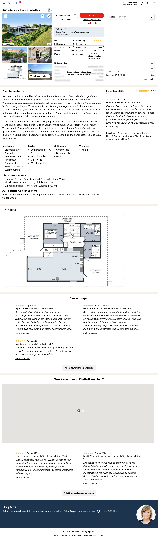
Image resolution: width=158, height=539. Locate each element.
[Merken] (49, 16)
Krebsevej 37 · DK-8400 (115, 75)
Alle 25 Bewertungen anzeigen (79, 493)
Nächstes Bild (49, 31)
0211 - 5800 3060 (71, 531)
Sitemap (101, 536)
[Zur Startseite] (14, 3)
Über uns (56, 536)
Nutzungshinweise (90, 536)
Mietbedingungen (94, 58)
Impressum (66, 536)
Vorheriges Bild (5, 31)
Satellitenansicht (130, 42)
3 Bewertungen (111, 94)
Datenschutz (76, 536)
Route (153, 75)
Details (153, 91)
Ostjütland (85, 194)
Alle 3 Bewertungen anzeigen (79, 367)
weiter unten (9, 197)
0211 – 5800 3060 (130, 2)
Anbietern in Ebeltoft (120, 139)
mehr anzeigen (113, 126)
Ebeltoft (54, 194)
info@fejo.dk (88, 531)
